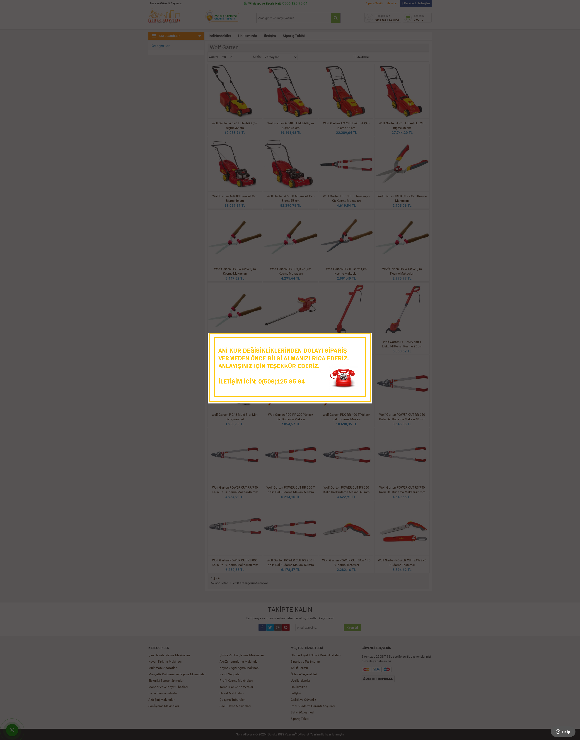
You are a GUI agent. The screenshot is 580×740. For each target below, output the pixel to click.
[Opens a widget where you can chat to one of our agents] (563, 732)
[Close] (364, 338)
